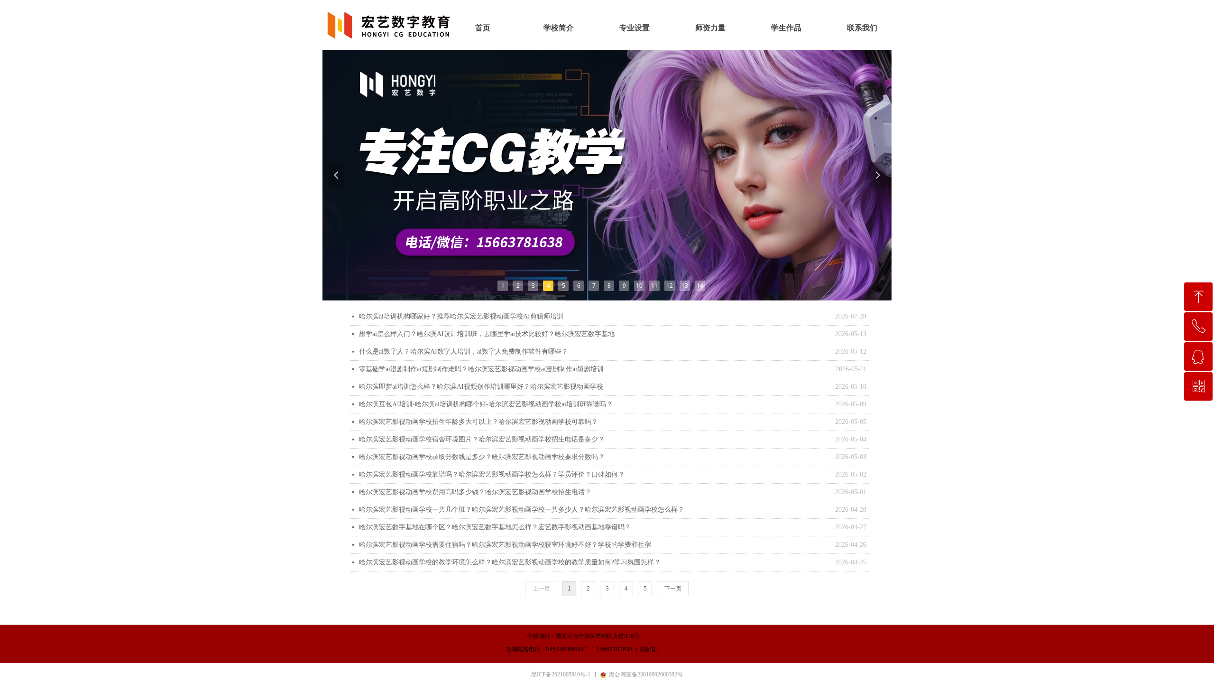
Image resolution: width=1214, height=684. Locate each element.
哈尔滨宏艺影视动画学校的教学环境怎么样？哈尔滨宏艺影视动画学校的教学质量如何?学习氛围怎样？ (510, 562)
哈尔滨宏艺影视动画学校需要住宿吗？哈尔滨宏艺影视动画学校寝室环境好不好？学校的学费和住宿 (505, 544)
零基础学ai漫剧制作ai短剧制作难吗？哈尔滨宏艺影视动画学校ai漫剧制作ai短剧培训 (481, 369)
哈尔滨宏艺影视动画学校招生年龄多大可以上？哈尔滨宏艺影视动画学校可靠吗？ (478, 421)
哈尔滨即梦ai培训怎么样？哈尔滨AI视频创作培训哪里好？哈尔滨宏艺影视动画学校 (481, 386)
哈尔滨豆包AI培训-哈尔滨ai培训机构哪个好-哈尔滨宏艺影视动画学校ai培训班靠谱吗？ (486, 404)
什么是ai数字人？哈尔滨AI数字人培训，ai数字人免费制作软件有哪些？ (463, 351)
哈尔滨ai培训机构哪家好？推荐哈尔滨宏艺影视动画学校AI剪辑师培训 (461, 316)
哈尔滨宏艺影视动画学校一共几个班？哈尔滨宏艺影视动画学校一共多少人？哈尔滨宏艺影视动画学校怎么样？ (521, 509)
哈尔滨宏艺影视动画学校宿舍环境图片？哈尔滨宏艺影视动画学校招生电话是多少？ (482, 439)
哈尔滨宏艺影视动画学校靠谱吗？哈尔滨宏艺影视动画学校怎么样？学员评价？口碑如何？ (492, 474)
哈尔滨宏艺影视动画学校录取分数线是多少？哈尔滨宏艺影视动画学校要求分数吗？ (482, 456)
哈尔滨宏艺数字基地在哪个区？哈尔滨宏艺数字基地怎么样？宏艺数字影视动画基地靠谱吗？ (495, 527)
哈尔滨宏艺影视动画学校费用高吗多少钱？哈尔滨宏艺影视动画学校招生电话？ (475, 492)
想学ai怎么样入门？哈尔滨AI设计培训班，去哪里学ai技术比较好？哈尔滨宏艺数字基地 (487, 333)
